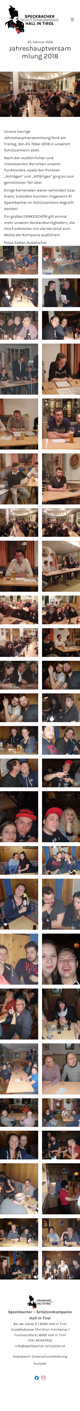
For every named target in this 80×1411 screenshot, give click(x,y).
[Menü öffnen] (72, 19)
